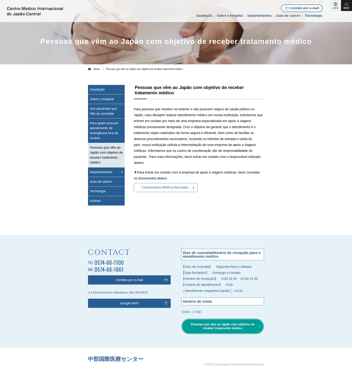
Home (97, 69)
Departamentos (259, 15)
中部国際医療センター (116, 359)
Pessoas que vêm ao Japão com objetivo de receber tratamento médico (106, 155)
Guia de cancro (288, 15)
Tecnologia (313, 15)
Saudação (204, 15)
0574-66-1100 (109, 262)
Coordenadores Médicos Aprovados (165, 187)
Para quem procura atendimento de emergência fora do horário (104, 130)
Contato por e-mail (304, 8)
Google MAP (129, 303)
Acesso (95, 201)
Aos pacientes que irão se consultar (103, 111)
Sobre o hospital (230, 15)
